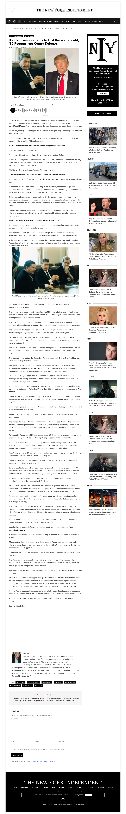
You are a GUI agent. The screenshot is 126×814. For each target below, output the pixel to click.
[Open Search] (118, 21)
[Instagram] (14, 21)
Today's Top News (102, 114)
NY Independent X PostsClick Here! (102, 101)
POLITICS (42, 21)
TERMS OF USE (78, 791)
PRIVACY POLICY (67, 791)
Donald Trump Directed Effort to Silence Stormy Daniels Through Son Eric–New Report (37, 145)
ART (62, 21)
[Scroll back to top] (63, 799)
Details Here (88, 795)
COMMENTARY (33, 21)
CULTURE (49, 21)
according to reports (17, 530)
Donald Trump (20, 682)
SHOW (73, 21)
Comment (14, 718)
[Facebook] (9, 21)
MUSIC (68, 21)
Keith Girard (14, 47)
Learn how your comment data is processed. (44, 761)
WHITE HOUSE (29, 36)
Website (61, 741)
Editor (106, 73)
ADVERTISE (88, 791)
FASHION (87, 21)
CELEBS (56, 21)
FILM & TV (80, 787)
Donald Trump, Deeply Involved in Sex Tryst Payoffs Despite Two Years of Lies (34, 220)
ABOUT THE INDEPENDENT (42, 791)
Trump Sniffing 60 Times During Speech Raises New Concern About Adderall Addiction (37, 174)
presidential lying (15, 685)
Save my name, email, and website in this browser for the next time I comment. (39, 749)
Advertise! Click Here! (103, 77)
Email (37, 741)
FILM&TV (80, 21)
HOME (25, 21)
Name (13, 741)
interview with (44, 179)
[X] (19, 21)
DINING (101, 21)
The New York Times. (67, 586)
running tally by (35, 368)
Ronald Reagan (27, 685)
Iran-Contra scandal (33, 682)
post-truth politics (70, 682)
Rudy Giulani (38, 685)
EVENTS (94, 21)
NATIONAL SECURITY (16, 36)
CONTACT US (56, 791)
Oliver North (58, 682)
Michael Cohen (47, 682)
